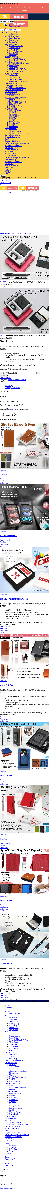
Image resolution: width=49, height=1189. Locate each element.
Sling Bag (12, 155)
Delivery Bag (14, 36)
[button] (4, 628)
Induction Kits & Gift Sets (18, 133)
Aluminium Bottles (16, 46)
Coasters (12, 79)
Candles (12, 68)
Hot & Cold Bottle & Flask (19, 63)
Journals (12, 99)
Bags (6, 40)
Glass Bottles (14, 50)
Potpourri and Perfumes (13, 162)
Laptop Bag (13, 42)
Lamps (11, 113)
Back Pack (13, 30)
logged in (12, 409)
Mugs (7, 153)
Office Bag (13, 157)
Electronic (12, 75)
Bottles (7, 57)
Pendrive (12, 119)
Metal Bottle (13, 54)
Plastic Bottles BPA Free (18, 60)
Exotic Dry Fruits (15, 70)
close (2, 1171)
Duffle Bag (13, 38)
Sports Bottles (14, 58)
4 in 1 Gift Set (6, 685)
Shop (7, 234)
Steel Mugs (13, 90)
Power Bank (13, 124)
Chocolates (9, 83)
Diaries (11, 95)
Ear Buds (12, 105)
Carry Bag (13, 44)
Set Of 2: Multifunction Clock (14, 599)
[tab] (27, 386)
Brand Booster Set (8, 535)
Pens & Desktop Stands (17, 88)
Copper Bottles (14, 48)
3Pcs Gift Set (6, 775)
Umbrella (12, 153)
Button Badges (14, 26)
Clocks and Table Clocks (14, 86)
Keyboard (12, 111)
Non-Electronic (14, 96)
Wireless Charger (15, 122)
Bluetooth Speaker (15, 103)
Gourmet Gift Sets (15, 131)
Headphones (13, 109)
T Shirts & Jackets (11, 166)
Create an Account (6, 1188)
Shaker (11, 159)
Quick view (4, 483)
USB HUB (13, 126)
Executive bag (14, 40)
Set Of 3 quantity (9, 373)
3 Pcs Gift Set (6, 963)
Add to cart (4, 375)
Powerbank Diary (15, 117)
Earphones (13, 107)
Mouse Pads (13, 84)
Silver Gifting (9, 164)
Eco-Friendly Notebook (17, 97)
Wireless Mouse (15, 92)
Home (2, 234)
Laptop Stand (14, 115)
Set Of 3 (3, 282)
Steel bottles (13, 56)
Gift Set (3, 474)
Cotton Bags (13, 34)
